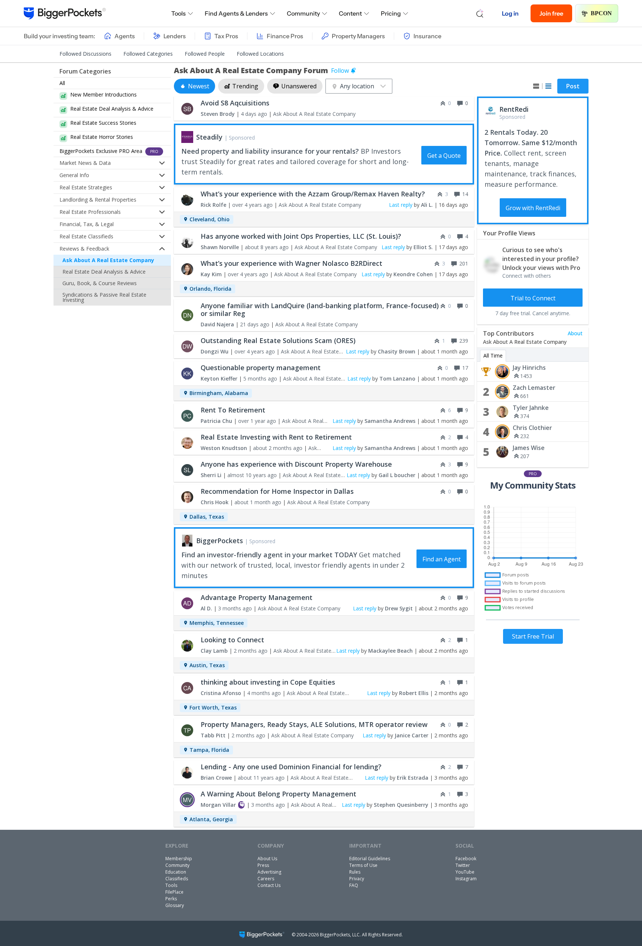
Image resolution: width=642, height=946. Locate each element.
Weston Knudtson (224, 447)
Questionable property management (261, 367)
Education (175, 872)
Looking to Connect (232, 639)
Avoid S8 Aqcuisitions (235, 102)
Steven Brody (218, 113)
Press (263, 865)
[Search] (480, 13)
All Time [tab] (493, 355)
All (62, 83)
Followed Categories (148, 53)
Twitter (462, 865)
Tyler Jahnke (531, 408)
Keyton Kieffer (219, 378)
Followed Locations (260, 53)
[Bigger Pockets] (65, 13)
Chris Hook (214, 502)
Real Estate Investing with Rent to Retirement (276, 437)
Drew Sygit (399, 608)
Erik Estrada (412, 777)
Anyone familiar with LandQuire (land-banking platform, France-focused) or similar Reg (320, 309)
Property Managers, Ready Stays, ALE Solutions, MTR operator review (314, 724)
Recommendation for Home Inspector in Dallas (277, 491)
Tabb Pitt (213, 735)
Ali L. (427, 204)
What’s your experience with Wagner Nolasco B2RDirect (291, 263)
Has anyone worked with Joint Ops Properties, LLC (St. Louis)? (301, 236)
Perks (171, 899)
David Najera (217, 324)
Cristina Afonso (221, 693)
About (575, 333)
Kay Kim (211, 274)
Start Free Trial (533, 636)
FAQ (353, 885)
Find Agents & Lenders (236, 13)
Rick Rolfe (213, 204)
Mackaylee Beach (390, 650)
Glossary (174, 905)
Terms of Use (363, 865)
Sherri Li (211, 475)
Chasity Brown (396, 351)
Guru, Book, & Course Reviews (99, 283)
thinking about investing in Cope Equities (268, 682)
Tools (178, 13)
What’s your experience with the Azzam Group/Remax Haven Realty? (313, 193)
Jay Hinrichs (529, 367)
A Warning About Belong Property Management (278, 793)
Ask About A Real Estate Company (108, 260)
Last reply (400, 204)
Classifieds (176, 878)
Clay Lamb (214, 650)
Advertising (269, 872)
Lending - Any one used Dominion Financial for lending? (291, 766)
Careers (265, 878)
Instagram (466, 878)
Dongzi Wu (214, 351)
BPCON (601, 13)
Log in (510, 13)
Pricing (391, 13)
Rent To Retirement (233, 409)
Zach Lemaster (534, 388)
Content (350, 13)
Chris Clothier (532, 428)
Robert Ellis (413, 693)
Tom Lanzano (397, 378)
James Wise (529, 448)
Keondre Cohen (413, 274)
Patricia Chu (216, 420)
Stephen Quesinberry (401, 804)
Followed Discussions (85, 53)
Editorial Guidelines (369, 858)
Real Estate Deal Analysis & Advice (104, 271)
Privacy (356, 878)
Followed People (205, 53)
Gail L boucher (397, 475)
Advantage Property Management (256, 597)
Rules (354, 872)
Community (303, 13)
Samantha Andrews (389, 420)
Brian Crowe (216, 777)
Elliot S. (423, 247)
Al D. (206, 608)
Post (573, 86)
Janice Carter (411, 735)
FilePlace (174, 892)
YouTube (464, 872)
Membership (178, 858)
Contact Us (269, 885)
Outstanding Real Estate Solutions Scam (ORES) (278, 340)
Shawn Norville (220, 247)
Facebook (465, 858)
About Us (267, 858)
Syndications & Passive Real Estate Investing (104, 297)
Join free (551, 13)
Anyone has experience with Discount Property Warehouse (296, 464)
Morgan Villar (218, 804)
